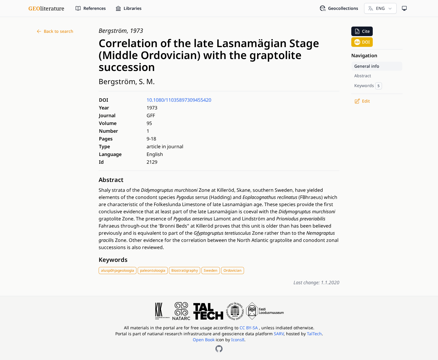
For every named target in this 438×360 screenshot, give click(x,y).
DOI (366, 42)
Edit (366, 101)
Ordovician (232, 270)
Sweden (211, 270)
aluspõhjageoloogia (117, 270)
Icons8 (237, 339)
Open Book (204, 339)
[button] (362, 31)
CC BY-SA (249, 327)
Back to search (58, 31)
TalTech (314, 333)
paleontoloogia (152, 270)
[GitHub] (219, 348)
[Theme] (404, 8)
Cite (366, 31)
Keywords (113, 260)
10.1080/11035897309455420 (179, 100)
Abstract (111, 180)
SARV (279, 333)
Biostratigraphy (184, 270)
